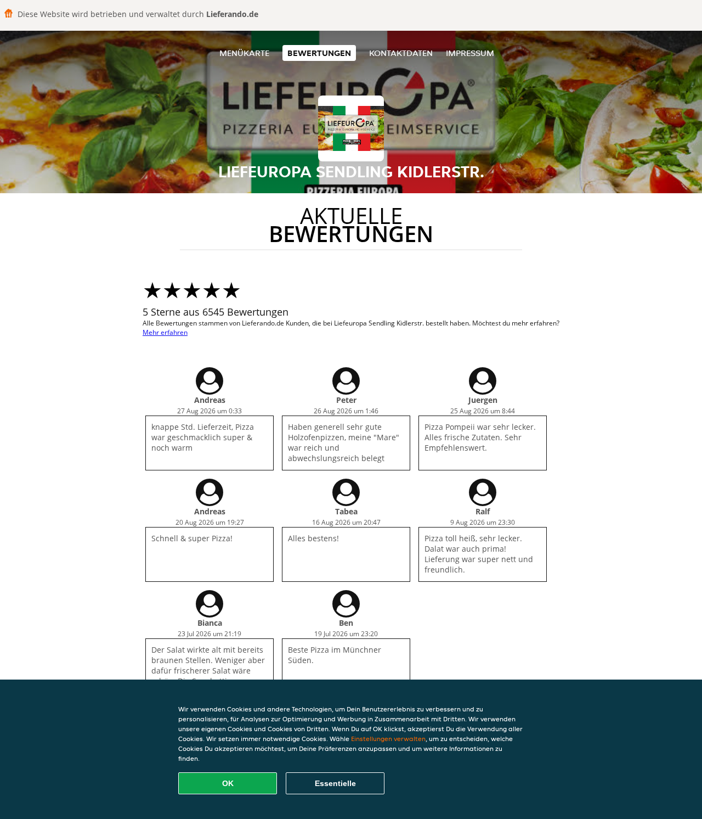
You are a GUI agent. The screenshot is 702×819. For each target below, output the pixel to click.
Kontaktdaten (401, 53)
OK (228, 783)
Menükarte (244, 53)
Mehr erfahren (165, 332)
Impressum (470, 53)
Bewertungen (319, 53)
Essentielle (335, 783)
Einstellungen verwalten (388, 738)
